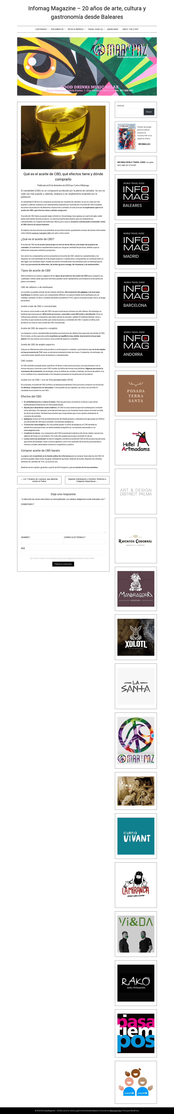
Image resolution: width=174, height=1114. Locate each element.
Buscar (120, 106)
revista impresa (76, 29)
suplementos (57, 29)
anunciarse (112, 29)
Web (23, 548)
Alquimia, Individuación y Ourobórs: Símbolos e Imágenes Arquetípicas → (87, 480)
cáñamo (83, 292)
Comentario (27, 504)
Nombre (25, 537)
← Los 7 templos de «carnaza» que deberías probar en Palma (39, 480)
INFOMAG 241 (144, 144)
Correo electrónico (74, 537)
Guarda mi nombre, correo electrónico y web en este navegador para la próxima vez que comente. (64, 558)
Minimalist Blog (116, 1111)
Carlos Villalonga (81, 185)
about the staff (131, 29)
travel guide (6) (95, 29)
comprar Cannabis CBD (41, 233)
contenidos (41, 29)
